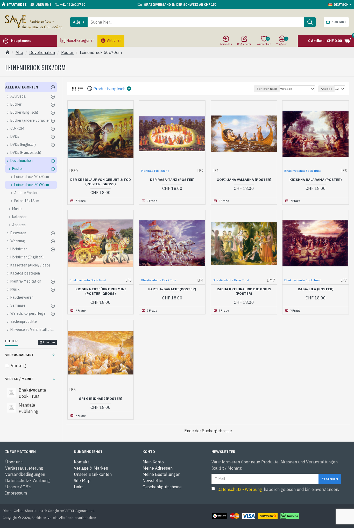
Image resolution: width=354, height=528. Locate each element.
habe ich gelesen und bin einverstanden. (278, 489)
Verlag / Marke (19, 379)
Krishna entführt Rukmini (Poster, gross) (100, 291)
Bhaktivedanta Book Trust (302, 171)
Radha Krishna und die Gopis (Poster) (244, 291)
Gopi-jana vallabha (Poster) (244, 180)
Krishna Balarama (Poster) (315, 180)
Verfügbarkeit (19, 355)
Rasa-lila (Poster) (316, 289)
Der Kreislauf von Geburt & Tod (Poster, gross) (100, 182)
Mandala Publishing (155, 171)
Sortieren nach (267, 89)
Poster (67, 52)
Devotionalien (42, 52)
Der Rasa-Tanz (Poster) (172, 180)
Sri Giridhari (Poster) (100, 399)
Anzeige (326, 89)
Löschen (49, 342)
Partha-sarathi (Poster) (172, 289)
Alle (19, 52)
